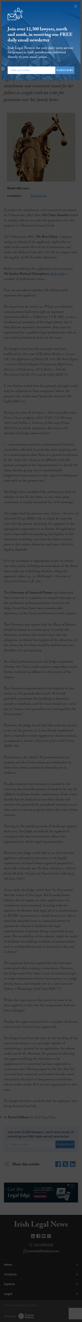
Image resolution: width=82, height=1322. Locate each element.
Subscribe (64, 70)
